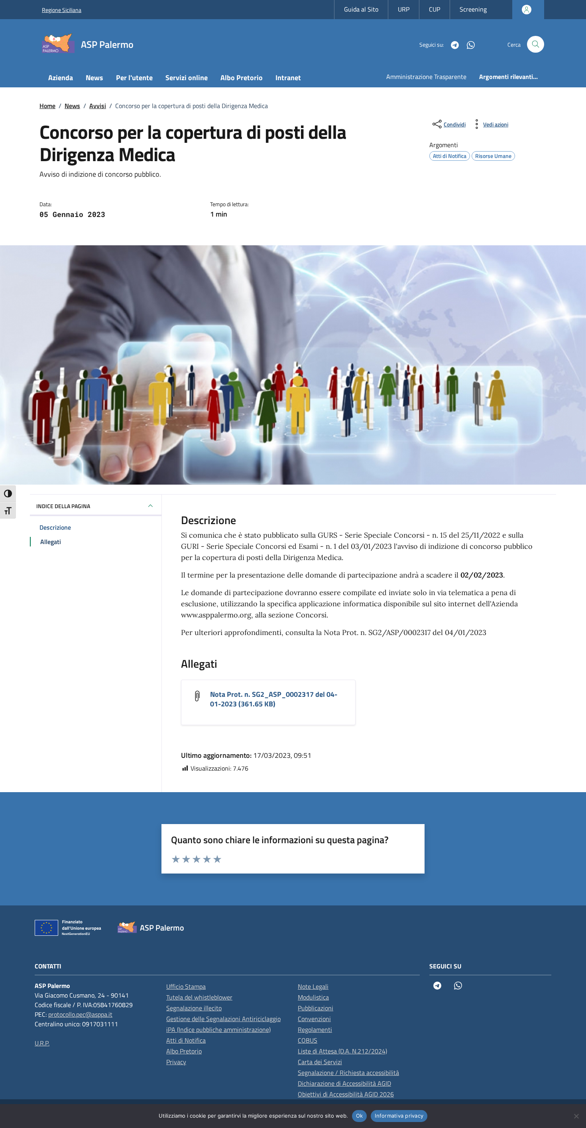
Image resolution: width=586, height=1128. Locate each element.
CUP (434, 9)
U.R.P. (42, 1043)
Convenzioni (314, 1018)
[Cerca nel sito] (535, 44)
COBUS (307, 1040)
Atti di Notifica (186, 1040)
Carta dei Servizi (320, 1062)
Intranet (288, 77)
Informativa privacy (399, 1115)
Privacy (176, 1062)
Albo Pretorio (241, 77)
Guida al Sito (361, 9)
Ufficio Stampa (186, 986)
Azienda (60, 77)
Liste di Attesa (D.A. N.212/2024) (342, 1051)
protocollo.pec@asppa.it (80, 1014)
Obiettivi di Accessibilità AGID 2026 (346, 1094)
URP (403, 9)
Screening (473, 9)
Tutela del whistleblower (199, 997)
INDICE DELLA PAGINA (63, 506)
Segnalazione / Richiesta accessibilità (348, 1072)
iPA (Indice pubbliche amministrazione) (218, 1029)
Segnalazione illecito (194, 1008)
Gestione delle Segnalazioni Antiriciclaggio (223, 1018)
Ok (359, 1115)
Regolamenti (315, 1029)
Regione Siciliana (61, 10)
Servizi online (186, 77)
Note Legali (313, 986)
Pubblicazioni (315, 1008)
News (94, 77)
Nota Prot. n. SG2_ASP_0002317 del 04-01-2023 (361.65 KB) (273, 699)
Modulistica (313, 997)
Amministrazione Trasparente (426, 76)
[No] (576, 1116)
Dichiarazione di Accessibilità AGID (344, 1083)
